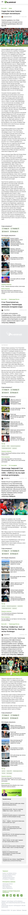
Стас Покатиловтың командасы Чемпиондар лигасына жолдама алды (12, 624)
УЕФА (8, 456)
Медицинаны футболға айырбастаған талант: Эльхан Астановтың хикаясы (12, 796)
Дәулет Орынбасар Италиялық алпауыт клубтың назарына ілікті (13, 464)
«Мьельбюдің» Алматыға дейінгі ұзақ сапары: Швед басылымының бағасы (13, 814)
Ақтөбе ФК (20, 616)
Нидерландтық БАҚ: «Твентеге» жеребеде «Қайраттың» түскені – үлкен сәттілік (13, 820)
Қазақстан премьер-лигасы (9, 883)
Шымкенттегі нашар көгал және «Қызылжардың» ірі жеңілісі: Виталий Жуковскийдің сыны (11, 864)
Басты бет (4, 8)
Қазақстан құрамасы (15, 456)
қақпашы (14, 458)
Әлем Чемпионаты (7, 897)
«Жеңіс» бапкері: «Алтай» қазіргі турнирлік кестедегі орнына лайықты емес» (13, 851)
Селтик (3, 783)
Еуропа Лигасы (6, 896)
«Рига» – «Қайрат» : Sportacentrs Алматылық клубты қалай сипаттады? (13, 832)
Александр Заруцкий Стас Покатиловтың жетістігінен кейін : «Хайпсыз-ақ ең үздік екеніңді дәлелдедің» (13, 471)
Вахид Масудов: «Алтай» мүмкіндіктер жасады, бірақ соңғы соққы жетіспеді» (14, 845)
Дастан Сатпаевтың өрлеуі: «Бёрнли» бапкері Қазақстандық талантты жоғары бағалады (14, 857)
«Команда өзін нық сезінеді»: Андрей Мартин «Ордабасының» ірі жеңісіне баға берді (13, 870)
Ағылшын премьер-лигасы (9, 885)
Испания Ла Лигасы (7, 886)
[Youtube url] (11, 906)
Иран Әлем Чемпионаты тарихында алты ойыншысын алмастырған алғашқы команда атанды (12, 292)
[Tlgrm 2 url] (21, 906)
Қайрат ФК (9, 781)
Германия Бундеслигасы (9, 888)
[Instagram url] (7, 906)
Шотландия (9, 783)
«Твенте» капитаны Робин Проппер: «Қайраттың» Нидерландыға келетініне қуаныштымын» (12, 839)
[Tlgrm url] (18, 906)
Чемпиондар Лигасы (8, 894)
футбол (3, 456)
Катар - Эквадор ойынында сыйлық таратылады (13, 286)
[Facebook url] (3, 906)
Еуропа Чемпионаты (8, 898)
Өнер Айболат (7, 310)
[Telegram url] (14, 906)
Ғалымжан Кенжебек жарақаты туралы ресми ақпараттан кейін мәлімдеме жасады (14, 826)
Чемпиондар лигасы (6, 458)
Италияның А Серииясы (9, 889)
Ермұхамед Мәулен (8, 16)
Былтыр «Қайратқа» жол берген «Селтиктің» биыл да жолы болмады (13, 630)
